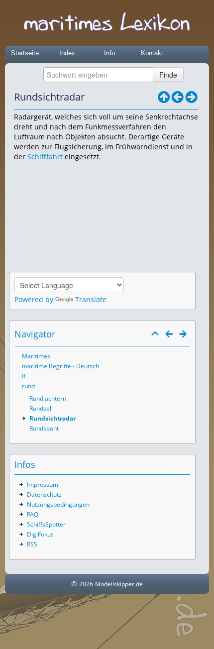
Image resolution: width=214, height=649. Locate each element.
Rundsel (40, 408)
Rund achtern (47, 398)
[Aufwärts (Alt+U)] (164, 97)
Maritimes (36, 356)
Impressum (42, 484)
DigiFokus (40, 534)
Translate (91, 299)
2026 (86, 584)
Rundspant (44, 428)
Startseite (25, 53)
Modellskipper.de (119, 584)
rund (28, 386)
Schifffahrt (45, 156)
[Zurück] (178, 97)
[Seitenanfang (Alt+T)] (155, 334)
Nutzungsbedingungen (58, 504)
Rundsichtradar (52, 418)
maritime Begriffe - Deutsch (60, 366)
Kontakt (152, 53)
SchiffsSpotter (46, 524)
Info (109, 53)
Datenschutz (44, 494)
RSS (32, 544)
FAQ (32, 514)
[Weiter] (192, 97)
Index (67, 53)
